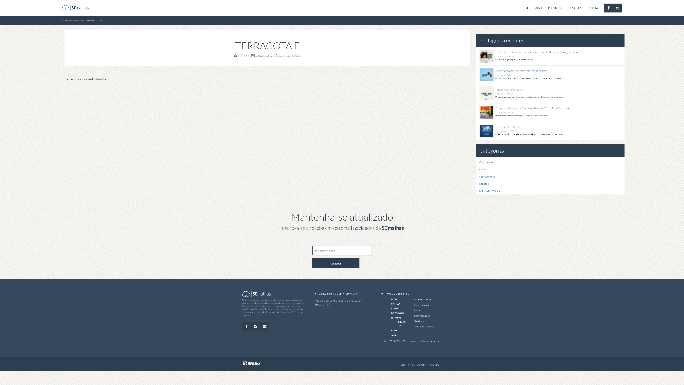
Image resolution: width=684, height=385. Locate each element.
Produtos (555, 7)
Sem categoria (487, 176)
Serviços (484, 183)
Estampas (396, 318)
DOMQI (435, 364)
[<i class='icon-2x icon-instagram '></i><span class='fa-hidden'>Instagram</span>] (617, 8)
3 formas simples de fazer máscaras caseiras (522, 70)
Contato (595, 7)
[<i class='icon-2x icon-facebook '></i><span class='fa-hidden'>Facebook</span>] (608, 8)
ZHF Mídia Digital (414, 364)
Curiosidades (486, 162)
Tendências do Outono (509, 89)
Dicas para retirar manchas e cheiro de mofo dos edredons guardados (537, 52)
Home (525, 7)
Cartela (576, 7)
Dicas (482, 169)
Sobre (539, 7)
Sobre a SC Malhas (489, 190)
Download (397, 313)
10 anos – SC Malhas (507, 127)
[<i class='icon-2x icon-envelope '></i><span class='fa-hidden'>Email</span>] (264, 326)
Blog (394, 299)
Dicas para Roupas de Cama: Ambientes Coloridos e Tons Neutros (535, 108)
